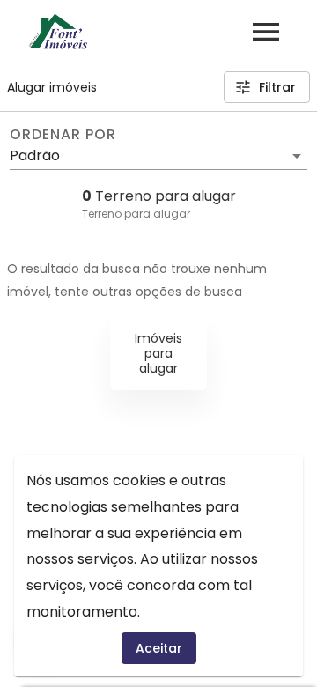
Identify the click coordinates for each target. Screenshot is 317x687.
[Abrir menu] (266, 32)
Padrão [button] (35, 155)
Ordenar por (62, 135)
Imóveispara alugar (158, 353)
